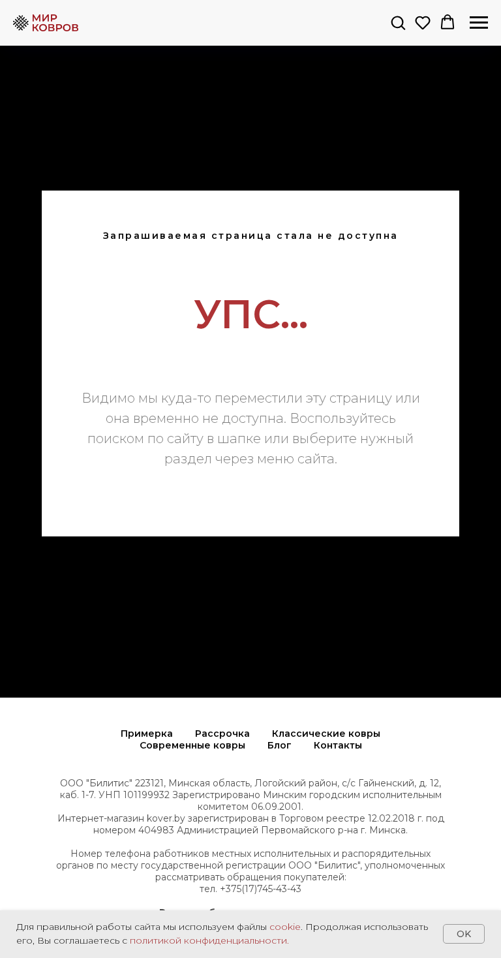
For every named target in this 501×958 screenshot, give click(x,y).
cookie (285, 927)
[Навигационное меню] (479, 22)
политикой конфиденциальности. (209, 940)
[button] (398, 22)
